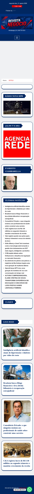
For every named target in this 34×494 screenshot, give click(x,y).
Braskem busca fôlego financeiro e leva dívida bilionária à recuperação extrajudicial (17, 216)
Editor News (23, 488)
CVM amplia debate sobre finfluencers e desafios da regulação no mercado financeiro (17, 255)
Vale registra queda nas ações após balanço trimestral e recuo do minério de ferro (18, 238)
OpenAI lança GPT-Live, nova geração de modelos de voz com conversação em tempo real (16, 270)
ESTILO (11, 80)
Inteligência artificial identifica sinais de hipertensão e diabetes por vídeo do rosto (17, 208)
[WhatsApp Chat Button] (29, 489)
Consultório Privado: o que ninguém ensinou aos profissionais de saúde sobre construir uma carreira (17, 223)
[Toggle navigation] (17, 37)
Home (4, 80)
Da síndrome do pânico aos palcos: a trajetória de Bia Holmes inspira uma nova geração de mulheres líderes (18, 263)
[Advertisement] (17, 59)
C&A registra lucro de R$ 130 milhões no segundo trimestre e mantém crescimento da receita (16, 231)
